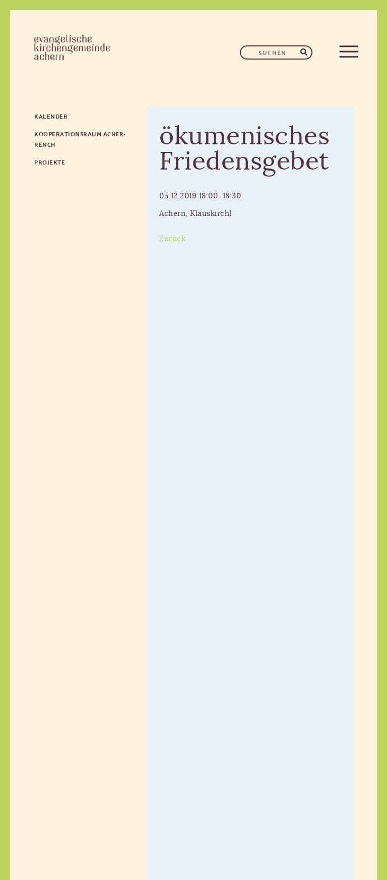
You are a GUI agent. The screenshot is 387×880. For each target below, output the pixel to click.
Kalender (51, 116)
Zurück (172, 239)
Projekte (49, 161)
